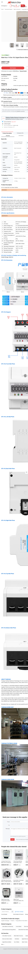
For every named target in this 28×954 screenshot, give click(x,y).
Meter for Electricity (17, 9)
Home (2, 9)
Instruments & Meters (8, 9)
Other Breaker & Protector (18, 914)
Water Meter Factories (18, 935)
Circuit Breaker (4, 914)
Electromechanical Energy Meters (9, 929)
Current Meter (18, 926)
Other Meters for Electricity (7, 926)
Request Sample (23, 71)
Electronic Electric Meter (7, 938)
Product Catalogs (19, 911)
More (2, 944)
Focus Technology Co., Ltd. (16, 948)
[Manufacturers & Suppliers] (14, 2)
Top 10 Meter (16, 942)
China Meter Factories (6, 935)
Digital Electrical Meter (6, 942)
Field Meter (17, 938)
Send (12, 839)
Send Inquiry (13, 68)
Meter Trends (24, 942)
